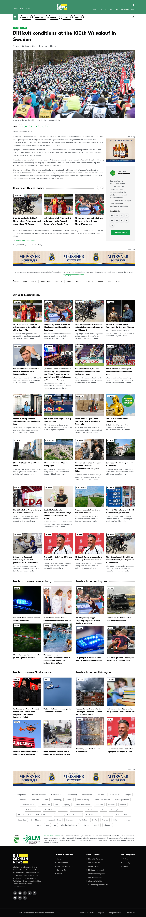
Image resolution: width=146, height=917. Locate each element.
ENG (100, 9)
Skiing (25, 281)
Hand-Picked (49, 810)
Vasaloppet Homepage (25, 240)
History (115, 820)
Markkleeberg (72, 795)
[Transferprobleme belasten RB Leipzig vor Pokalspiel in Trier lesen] (121, 731)
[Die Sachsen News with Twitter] (25, 898)
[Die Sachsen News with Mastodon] (20, 898)
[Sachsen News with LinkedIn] (122, 215)
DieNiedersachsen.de (96, 870)
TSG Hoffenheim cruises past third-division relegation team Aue (119, 371)
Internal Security (83, 800)
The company (62, 863)
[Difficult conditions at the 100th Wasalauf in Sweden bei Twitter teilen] (42, 126)
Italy (47, 825)
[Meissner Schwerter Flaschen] (120, 150)
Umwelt (48, 625)
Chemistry (35, 800)
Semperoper (21, 795)
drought (128, 795)
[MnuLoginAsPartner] (133, 4)
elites (103, 810)
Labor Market (91, 810)
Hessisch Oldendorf (39, 795)
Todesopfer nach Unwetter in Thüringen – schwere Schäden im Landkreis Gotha (89, 711)
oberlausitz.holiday (95, 881)
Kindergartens (87, 795)
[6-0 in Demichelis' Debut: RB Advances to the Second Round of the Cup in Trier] (58, 204)
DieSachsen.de (94, 863)
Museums (99, 805)
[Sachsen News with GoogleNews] (112, 215)
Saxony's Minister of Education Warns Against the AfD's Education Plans (26, 371)
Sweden (34, 281)
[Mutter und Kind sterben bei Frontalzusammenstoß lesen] (121, 600)
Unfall (110, 588)
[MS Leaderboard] (74, 258)
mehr (32, 338)
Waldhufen (83, 820)
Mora (17, 46)
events (59, 874)
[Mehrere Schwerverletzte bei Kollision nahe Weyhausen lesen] (27, 734)
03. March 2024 (30, 46)
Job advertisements (65, 866)
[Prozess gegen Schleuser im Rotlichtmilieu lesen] (90, 731)
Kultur (47, 588)
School (96, 825)
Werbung (79, 302)
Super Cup (22, 820)
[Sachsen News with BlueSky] (122, 220)
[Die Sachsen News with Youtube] (30, 893)
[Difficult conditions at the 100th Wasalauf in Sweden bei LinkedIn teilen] (31, 126)
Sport (109, 281)
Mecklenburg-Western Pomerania (68, 815)
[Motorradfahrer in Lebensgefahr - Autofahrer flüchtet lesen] (58, 691)
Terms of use (130, 913)
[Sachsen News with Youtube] (112, 220)
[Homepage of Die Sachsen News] (15, 893)
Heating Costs (116, 810)
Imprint (101, 913)
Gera (39, 825)
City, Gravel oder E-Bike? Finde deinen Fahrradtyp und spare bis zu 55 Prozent (27, 221)
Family (69, 800)
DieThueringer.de (95, 877)
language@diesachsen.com (74, 275)
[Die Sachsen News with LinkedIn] (20, 893)
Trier (56, 805)
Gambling (69, 820)
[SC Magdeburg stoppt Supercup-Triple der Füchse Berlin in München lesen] (90, 600)
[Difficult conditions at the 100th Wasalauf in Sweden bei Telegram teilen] (47, 126)
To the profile (119, 233)
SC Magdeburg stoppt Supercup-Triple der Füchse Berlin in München (88, 620)
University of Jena (123, 815)
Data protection (114, 913)
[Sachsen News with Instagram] (127, 215)
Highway (67, 805)
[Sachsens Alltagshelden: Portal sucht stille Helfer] (89, 449)
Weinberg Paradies (122, 800)
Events (65, 17)
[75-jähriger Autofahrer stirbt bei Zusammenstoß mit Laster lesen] (90, 640)
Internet (127, 820)
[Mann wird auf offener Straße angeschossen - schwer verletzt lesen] (58, 734)
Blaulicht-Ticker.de (95, 859)
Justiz (16, 588)
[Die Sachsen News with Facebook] (35, 893)
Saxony (100, 281)
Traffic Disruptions (93, 815)
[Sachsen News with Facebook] (117, 220)
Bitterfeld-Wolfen (32, 810)
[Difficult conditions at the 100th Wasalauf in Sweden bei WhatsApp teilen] (21, 126)
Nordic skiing (45, 281)
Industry (101, 795)
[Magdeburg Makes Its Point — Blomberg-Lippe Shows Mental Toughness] (89, 204)
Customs (90, 281)
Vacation (22, 800)
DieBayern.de (93, 866)
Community (61, 870)
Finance (105, 820)
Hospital (108, 815)
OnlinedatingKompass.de (98, 885)
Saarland (62, 810)
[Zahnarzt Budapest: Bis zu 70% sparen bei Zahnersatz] (27, 543)
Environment (50, 440)
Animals (123, 805)
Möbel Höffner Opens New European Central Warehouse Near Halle (87, 421)
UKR (106, 9)
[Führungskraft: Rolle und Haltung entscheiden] (27, 405)
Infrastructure (56, 795)
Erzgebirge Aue (36, 820)
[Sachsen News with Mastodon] (127, 220)
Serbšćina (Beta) (128, 9)
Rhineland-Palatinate (69, 825)
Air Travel (111, 805)
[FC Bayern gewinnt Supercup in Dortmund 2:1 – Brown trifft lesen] (121, 640)
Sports (53, 17)
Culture (110, 302)
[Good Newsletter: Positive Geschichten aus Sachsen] (120, 405)
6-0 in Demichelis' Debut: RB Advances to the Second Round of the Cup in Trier (57, 221)
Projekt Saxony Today (52, 836)
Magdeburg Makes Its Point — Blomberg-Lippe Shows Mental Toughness (89, 221)
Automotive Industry (82, 805)
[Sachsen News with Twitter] (112, 225)
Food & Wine (81, 487)
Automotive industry (102, 800)
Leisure (68, 281)
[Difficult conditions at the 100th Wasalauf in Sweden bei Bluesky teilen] (37, 126)
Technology (57, 800)
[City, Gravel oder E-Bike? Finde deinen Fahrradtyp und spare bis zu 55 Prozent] (27, 204)
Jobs (77, 17)
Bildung (111, 679)
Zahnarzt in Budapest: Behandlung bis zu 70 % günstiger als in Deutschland (25, 560)
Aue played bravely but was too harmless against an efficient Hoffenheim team (88, 371)
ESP (111, 9)
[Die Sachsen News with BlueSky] (15, 898)
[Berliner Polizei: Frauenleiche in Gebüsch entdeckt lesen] (27, 600)
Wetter (80, 679)
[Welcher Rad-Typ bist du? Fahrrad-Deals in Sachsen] (89, 311)
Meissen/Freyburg (54, 820)
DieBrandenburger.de (96, 874)
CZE (117, 9)
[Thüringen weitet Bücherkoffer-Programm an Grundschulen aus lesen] (121, 691)
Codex (91, 913)
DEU (94, 9)
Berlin (46, 800)
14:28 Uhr (44, 46)
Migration (107, 825)
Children (85, 825)
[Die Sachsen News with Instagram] (25, 893)
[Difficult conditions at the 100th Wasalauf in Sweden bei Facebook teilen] (26, 126)
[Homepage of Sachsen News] (117, 215)
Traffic (94, 820)
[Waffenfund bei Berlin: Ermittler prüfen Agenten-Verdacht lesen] (27, 637)
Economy (39, 17)
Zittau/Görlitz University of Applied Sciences (34, 815)
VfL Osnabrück (114, 795)
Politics (25, 17)
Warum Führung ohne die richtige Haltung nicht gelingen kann (26, 421)
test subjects (45, 805)
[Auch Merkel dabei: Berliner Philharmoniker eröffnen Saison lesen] (58, 600)
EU (55, 825)
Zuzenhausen (76, 810)
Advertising (19, 196)
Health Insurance (28, 805)
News (16, 28)
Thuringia (78, 281)
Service (83, 913)
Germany (58, 281)
